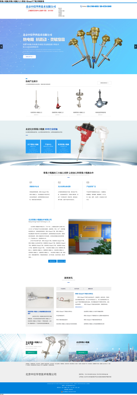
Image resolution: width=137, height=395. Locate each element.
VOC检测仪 (89, 363)
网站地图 (66, 389)
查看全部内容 (52, 261)
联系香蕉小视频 (63, 144)
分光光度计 (38, 363)
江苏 (76, 387)
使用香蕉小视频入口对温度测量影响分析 (94, 324)
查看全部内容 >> (104, 83)
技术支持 (76, 288)
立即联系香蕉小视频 (61, 261)
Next (135, 46)
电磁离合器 (33, 363)
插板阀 (42, 363)
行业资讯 (63, 288)
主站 (63, 387)
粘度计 (76, 363)
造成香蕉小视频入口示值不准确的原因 (93, 311)
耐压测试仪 (72, 363)
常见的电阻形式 (60, 315)
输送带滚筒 (47, 363)
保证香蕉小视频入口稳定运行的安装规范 (66, 324)
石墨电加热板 (51, 365)
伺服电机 (62, 363)
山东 (78, 387)
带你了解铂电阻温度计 (62, 319)
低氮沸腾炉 (45, 365)
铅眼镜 (101, 363)
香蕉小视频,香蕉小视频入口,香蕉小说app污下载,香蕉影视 (22, 1)
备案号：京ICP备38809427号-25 (68, 385)
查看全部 (90, 288)
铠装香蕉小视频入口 (36, 112)
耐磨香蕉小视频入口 (79, 112)
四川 (73, 387)
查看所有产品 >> (31, 352)
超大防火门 (105, 363)
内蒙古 (65, 387)
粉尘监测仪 (57, 363)
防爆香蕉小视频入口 (58, 112)
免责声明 (71, 389)
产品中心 (48, 144)
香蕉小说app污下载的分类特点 (84, 294)
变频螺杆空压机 (96, 363)
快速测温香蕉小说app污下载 (37, 365)
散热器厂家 (84, 363)
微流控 (28, 365)
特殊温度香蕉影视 (100, 112)
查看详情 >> (36, 114)
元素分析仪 (67, 363)
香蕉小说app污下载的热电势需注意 (93, 319)
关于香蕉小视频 (32, 144)
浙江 (68, 387)
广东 (71, 387)
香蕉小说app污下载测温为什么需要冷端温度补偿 (96, 315)
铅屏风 (80, 363)
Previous (1, 46)
